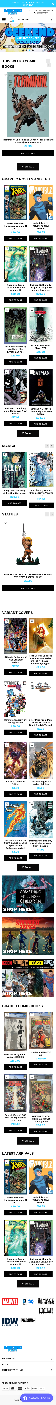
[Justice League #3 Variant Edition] (41, 760)
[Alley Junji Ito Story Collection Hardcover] (14, 470)
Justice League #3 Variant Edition (41, 783)
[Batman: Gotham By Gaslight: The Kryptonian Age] (15, 325)
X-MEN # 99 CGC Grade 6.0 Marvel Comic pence (40, 1119)
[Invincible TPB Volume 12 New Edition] (41, 202)
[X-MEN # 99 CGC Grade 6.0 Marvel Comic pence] (41, 1093)
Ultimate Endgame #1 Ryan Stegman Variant (15, 660)
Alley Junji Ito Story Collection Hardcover (14, 491)
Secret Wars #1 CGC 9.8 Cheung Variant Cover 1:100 (15, 1118)
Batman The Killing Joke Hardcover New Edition (15, 411)
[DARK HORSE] (28, 1320)
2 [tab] (26, 50)
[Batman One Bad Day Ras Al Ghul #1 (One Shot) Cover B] (41, 819)
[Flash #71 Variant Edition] (15, 760)
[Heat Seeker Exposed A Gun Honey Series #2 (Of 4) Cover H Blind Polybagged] (41, 635)
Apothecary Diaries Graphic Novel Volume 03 (41, 493)
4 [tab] (33, 50)
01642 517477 (42, 13)
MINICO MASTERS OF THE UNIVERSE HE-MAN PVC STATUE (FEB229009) (28, 575)
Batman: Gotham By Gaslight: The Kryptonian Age (15, 349)
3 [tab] (29, 50)
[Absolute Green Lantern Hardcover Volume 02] (15, 264)
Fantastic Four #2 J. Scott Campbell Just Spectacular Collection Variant (15, 844)
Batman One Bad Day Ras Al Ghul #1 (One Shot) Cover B (40, 843)
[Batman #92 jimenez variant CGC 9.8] (15, 1031)
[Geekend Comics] (13, 12)
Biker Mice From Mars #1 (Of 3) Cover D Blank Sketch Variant (40, 722)
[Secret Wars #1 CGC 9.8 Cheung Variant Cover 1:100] (15, 1093)
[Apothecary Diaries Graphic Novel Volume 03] (41, 469)
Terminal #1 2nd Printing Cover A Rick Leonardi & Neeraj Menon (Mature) (28, 141)
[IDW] (10, 1322)
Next (49, 65)
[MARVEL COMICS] (10, 1302)
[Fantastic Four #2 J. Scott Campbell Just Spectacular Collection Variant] (15, 819)
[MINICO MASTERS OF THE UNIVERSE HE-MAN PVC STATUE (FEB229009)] (28, 546)
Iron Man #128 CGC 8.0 (40, 1053)
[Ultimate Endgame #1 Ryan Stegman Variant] (15, 636)
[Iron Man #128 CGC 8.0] (41, 1030)
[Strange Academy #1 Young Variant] (15, 699)
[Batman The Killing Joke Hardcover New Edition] (15, 387)
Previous (48, 61)
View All (28, 166)
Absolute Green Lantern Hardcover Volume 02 (15, 287)
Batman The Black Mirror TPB (41, 346)
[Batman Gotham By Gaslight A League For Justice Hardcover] (41, 264)
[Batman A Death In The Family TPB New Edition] (41, 387)
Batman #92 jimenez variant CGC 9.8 (15, 1055)
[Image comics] (46, 1301)
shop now (28, 5)
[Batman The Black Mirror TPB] (41, 324)
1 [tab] (23, 50)
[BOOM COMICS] (46, 1311)
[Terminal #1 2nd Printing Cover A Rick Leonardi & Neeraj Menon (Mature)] (28, 104)
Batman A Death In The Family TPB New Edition (40, 411)
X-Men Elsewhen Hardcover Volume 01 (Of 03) (15, 226)
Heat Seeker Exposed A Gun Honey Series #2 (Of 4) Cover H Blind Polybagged (40, 659)
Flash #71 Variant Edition (15, 783)
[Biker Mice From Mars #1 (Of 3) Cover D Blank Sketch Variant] (41, 699)
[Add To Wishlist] (5, 75)
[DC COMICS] (28, 1302)
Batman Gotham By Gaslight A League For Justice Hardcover (41, 287)
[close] (53, 4)
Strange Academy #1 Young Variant (15, 721)
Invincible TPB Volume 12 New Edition (40, 226)
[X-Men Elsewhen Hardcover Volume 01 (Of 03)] (15, 202)
